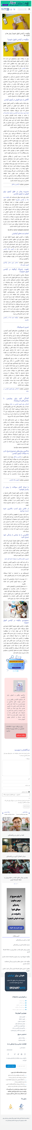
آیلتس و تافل (15, 184)
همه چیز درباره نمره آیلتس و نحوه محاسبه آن (16, 113)
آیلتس (23, 68)
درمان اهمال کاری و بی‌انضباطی (16, 856)
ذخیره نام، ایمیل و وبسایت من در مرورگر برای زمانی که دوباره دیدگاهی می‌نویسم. (17, 801)
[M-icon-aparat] (11, 1054)
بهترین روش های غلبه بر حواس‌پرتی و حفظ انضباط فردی (16, 878)
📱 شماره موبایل (26, 792)
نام (29, 779)
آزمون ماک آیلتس (8, 249)
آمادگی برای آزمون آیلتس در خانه (19, 404)
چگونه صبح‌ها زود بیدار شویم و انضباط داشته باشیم (16, 957)
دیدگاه (28, 759)
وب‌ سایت (27, 785)
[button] (29, 9)
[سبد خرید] (14, 9)
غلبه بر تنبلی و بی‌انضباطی (16, 835)
